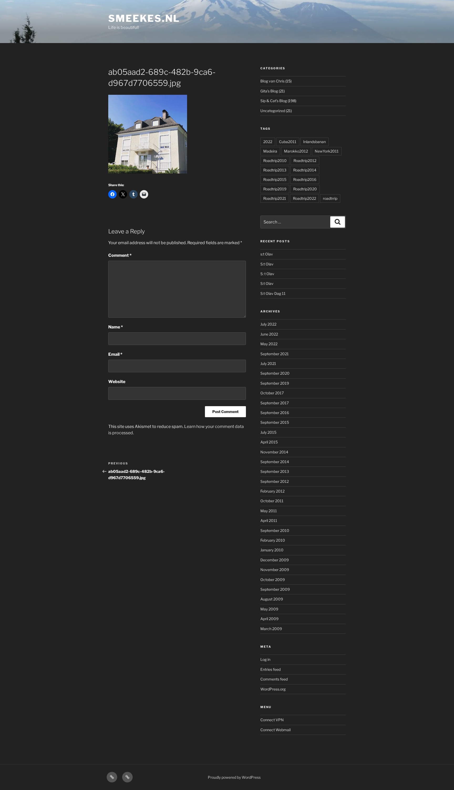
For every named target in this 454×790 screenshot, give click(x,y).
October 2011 (271, 501)
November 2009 (274, 569)
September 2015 (274, 422)
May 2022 (268, 344)
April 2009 (269, 618)
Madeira (270, 151)
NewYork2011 (327, 151)
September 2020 (275, 373)
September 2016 (274, 412)
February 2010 (272, 540)
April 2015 (269, 442)
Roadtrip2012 (304, 160)
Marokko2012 (296, 151)
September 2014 (274, 461)
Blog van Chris (272, 81)
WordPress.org (273, 689)
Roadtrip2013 (274, 170)
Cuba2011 (287, 141)
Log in (265, 659)
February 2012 (272, 491)
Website (116, 381)
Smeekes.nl (144, 18)
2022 (267, 141)
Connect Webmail (275, 730)
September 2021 (274, 354)
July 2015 (268, 432)
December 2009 (274, 560)
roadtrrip (330, 198)
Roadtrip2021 (274, 198)
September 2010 (274, 530)
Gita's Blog (269, 91)
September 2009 (275, 589)
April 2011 (268, 520)
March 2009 (271, 628)
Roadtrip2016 (304, 179)
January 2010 (271, 550)
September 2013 (274, 471)
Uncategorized (272, 110)
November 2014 (274, 452)
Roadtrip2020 (305, 189)
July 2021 (268, 363)
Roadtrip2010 (275, 160)
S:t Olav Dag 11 (273, 293)
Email (115, 354)
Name (115, 327)
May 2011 (268, 511)
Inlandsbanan (314, 141)
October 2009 (272, 579)
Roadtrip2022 (304, 198)
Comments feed (274, 679)
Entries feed (270, 669)
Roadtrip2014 (304, 170)
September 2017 (274, 403)
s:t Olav (266, 254)
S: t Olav (267, 273)
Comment (120, 255)
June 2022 (269, 334)
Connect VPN (272, 720)
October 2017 (272, 393)
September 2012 (274, 481)
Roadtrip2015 (274, 179)
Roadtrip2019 (274, 189)
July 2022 (268, 324)
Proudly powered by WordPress (234, 777)
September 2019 (274, 383)
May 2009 (269, 609)
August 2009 (271, 599)
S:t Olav (267, 264)
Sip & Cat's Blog (273, 100)
